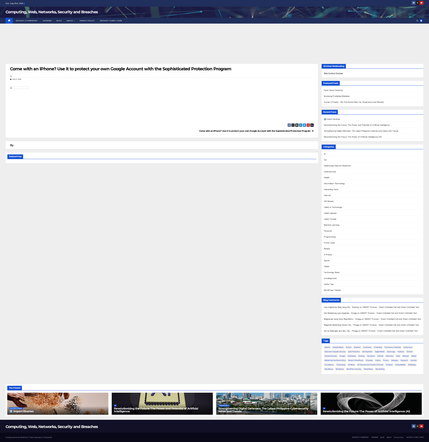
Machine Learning (331, 225)
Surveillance (329, 365)
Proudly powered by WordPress (17, 437)
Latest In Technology (333, 207)
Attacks (327, 347)
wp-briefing (379, 369)
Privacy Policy (87, 21)
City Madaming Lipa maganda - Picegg (340, 313)
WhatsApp (412, 365)
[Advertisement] (214, 40)
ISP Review (329, 201)
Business (357, 347)
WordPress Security (354, 369)
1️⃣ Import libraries (332, 119)
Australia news (338, 347)
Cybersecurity (330, 172)
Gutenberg (352, 356)
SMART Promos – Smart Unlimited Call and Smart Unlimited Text (391, 307)
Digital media (379, 352)
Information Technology (334, 183)
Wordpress (340, 369)
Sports (327, 260)
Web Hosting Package (333, 73)
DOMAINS (47, 21)
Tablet (326, 266)
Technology (340, 365)
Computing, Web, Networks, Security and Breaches (52, 12)
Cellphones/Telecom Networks (337, 166)
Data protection (354, 352)
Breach (348, 347)
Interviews (389, 356)
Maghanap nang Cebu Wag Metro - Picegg (342, 319)
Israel (398, 356)
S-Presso (328, 254)
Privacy (386, 360)
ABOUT (70, 21)
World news (368, 369)
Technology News (332, 272)
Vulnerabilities (400, 365)
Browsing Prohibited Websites (337, 96)
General (409, 352)
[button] (417, 21)
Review (327, 249)
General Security (331, 356)
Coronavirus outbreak (393, 347)
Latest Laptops (330, 213)
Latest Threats (330, 219)
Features (401, 352)
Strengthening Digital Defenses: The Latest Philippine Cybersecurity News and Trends (361, 131)
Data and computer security (335, 352)
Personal (328, 231)
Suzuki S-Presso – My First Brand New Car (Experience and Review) (354, 102)
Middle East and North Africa (335, 360)
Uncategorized (330, 278)
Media (414, 356)
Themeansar (47, 437)
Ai (325, 154)
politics (378, 360)
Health (327, 177)
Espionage (391, 352)
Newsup (38, 437)
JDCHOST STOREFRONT (26, 21)
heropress (371, 356)
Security (414, 360)
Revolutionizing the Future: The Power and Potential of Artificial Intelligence (357, 125)
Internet (327, 195)
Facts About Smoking (333, 90)
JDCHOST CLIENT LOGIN (110, 21)
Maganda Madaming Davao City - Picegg (341, 325)
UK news (351, 365)
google (342, 356)
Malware (406, 356)
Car (325, 160)
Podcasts (369, 360)
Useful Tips (329, 284)
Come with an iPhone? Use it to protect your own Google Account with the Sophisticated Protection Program (254, 131)
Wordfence (329, 369)
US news (389, 365)
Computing (378, 347)
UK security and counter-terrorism (370, 365)
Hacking (361, 356)
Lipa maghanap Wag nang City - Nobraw (341, 307)
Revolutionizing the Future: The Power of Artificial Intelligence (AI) (353, 137)
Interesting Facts (331, 189)
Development (367, 352)
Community (367, 347)
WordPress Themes (332, 290)
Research (404, 360)
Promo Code (329, 243)
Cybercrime (408, 347)
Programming (330, 237)
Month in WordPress (355, 360)
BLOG (59, 21)
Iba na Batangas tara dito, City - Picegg (341, 331)
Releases (394, 360)
